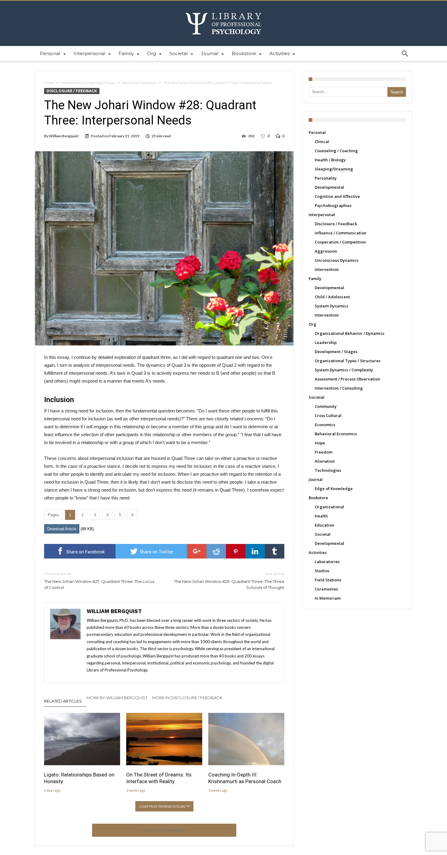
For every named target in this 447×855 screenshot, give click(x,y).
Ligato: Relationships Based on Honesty (79, 778)
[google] (196, 551)
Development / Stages (336, 351)
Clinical (322, 141)
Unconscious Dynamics (337, 260)
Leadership (326, 342)
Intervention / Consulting (339, 388)
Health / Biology (330, 160)
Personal (317, 132)
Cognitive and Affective (337, 196)
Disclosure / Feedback (139, 83)
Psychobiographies (333, 205)
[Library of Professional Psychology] (223, 9)
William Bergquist (64, 136)
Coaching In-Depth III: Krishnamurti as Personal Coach (244, 778)
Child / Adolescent (332, 297)
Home (49, 83)
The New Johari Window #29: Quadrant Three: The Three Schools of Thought (229, 580)
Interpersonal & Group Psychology (88, 83)
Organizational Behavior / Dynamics (349, 333)
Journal (316, 479)
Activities (318, 552)
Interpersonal (322, 214)
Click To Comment (164, 830)
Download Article (61, 529)
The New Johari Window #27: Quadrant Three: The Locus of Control (99, 580)
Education (324, 525)
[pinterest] (235, 551)
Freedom (323, 452)
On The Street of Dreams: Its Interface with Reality (159, 778)
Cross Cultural (328, 415)
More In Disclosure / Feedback (187, 697)
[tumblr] (274, 551)
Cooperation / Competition (340, 242)
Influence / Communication (340, 233)
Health (321, 516)
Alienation (325, 461)
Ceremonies (326, 589)
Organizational (329, 507)
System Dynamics (331, 306)
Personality (326, 178)
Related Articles (63, 701)
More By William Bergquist (116, 697)
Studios (322, 570)
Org (312, 324)
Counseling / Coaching (336, 150)
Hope (320, 443)
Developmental (329, 187)
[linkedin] (255, 551)
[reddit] (216, 551)
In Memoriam (328, 598)
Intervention (327, 269)
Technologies (328, 470)
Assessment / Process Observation (347, 379)
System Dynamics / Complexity (344, 370)
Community (326, 406)
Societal (316, 397)
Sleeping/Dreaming (334, 169)
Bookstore (318, 497)
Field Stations (328, 580)
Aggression (326, 251)
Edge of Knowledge (334, 488)
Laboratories (327, 561)
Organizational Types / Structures (347, 360)
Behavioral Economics (336, 433)
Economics (325, 424)
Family (315, 278)
